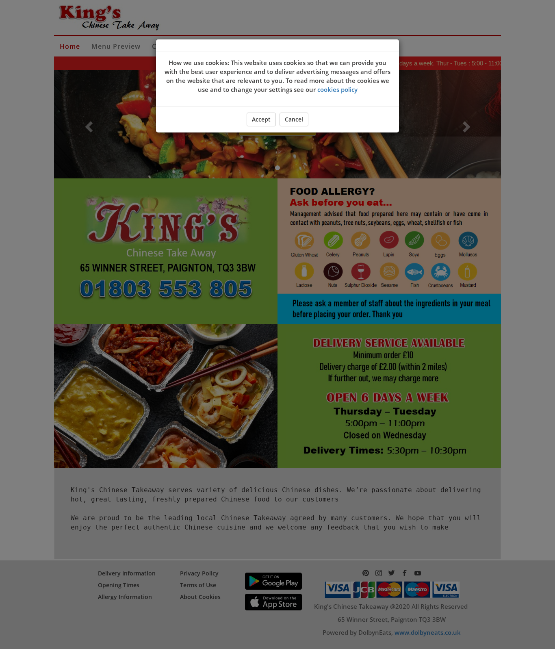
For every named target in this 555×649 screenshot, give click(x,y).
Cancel (294, 119)
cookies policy (337, 89)
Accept (261, 119)
